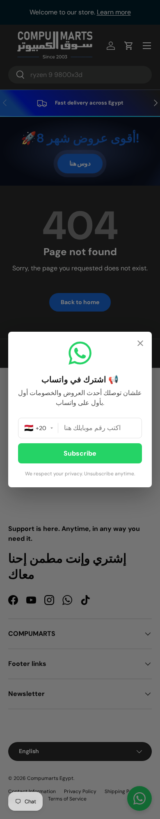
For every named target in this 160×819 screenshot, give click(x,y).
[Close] (140, 344)
